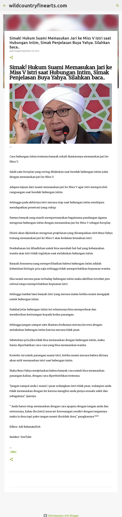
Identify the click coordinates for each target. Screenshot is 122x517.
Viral (13, 452)
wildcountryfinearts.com (38, 5)
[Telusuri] (71, 5)
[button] (11, 57)
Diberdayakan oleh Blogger (63, 515)
